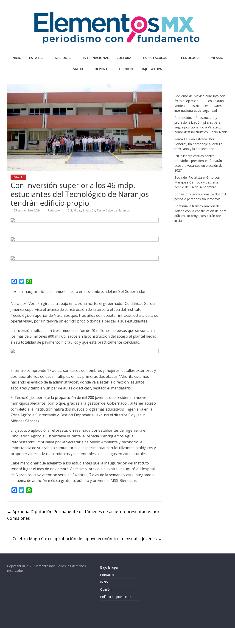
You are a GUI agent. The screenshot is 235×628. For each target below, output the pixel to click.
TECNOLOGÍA (189, 58)
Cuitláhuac (74, 210)
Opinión (106, 589)
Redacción (55, 210)
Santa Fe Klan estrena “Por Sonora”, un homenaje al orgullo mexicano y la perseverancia (198, 144)
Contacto (107, 574)
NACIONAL (63, 58)
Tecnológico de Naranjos (113, 210)
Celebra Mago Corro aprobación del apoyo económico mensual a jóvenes (87, 538)
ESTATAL (36, 58)
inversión (89, 210)
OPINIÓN (126, 69)
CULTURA (124, 58)
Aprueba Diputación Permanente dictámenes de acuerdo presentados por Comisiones (83, 515)
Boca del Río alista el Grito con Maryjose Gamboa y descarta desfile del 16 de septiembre (197, 182)
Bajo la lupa (151, 69)
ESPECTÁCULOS (155, 58)
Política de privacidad (115, 597)
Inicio (16, 58)
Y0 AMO (217, 58)
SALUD (78, 69)
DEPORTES (103, 69)
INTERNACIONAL (96, 58)
